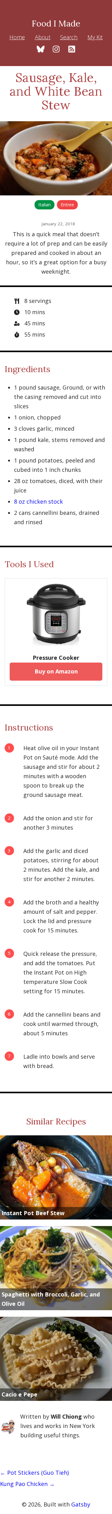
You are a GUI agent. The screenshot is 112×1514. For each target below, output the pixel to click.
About (42, 37)
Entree (67, 205)
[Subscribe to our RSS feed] (72, 50)
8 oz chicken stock (38, 501)
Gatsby (80, 1504)
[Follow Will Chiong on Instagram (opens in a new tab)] (56, 50)
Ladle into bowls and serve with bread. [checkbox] (59, 1061)
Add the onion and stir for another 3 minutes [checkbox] (58, 822)
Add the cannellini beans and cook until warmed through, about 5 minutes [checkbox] (61, 1024)
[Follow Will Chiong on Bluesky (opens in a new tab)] (40, 50)
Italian (44, 205)
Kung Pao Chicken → (27, 1484)
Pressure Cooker (56, 657)
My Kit (95, 37)
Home (17, 37)
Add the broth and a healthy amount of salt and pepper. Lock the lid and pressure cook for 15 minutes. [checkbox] (61, 916)
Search (68, 37)
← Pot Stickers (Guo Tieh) (34, 1472)
